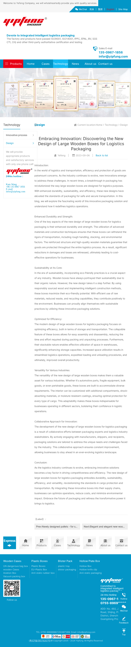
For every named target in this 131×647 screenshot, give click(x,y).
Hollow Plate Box (89, 561)
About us (90, 63)
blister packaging (67, 569)
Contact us (105, 63)
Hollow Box (85, 566)
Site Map (123, 9)
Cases (45, 63)
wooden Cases (11, 569)
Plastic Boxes (39, 561)
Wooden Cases (12, 561)
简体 (92, 9)
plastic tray (64, 566)
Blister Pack (65, 561)
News (75, 63)
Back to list (102, 155)
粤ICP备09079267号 (40, 640)
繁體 (100, 9)
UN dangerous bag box (15, 566)
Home (30, 63)
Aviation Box (9, 573)
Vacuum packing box (14, 576)
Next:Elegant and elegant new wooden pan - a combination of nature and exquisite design (106, 526)
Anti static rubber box (43, 573)
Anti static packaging (90, 573)
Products (16, 63)
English (110, 9)
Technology (60, 63)
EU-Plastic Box (39, 569)
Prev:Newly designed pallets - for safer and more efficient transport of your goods (58, 526)
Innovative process (16, 135)
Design (10, 143)
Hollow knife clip (88, 569)
